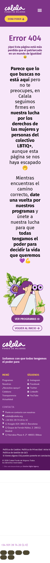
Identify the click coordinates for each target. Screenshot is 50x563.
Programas (8, 488)
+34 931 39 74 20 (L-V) (14, 545)
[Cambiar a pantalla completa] (11, 552)
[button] (39, 10)
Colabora (7, 512)
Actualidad (8, 528)
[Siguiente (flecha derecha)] (11, 557)
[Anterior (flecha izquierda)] (3, 557)
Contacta (8, 406)
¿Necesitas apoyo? (14, 504)
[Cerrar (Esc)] (26, 552)
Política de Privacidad (32, 449)
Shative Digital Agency (31, 466)
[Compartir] (18, 552)
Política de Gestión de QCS (15, 452)
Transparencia (11, 520)
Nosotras (7, 496)
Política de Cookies (12, 449)
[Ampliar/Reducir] (3, 552)
